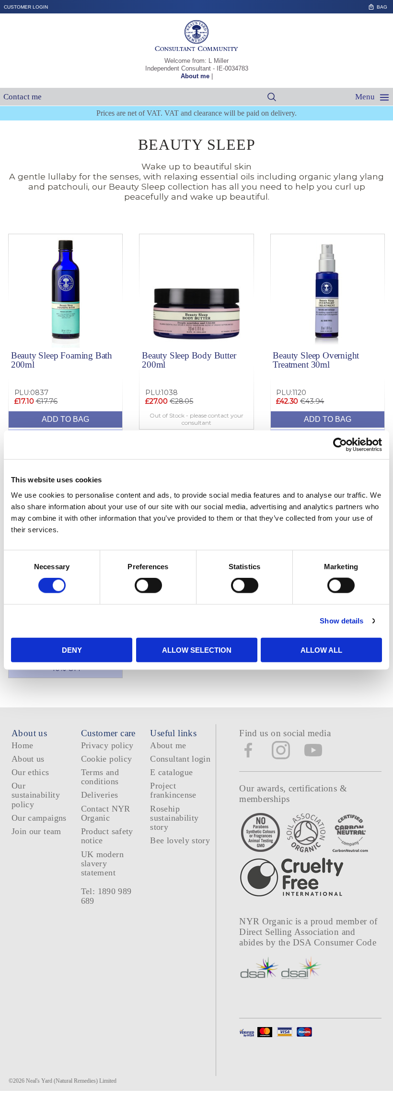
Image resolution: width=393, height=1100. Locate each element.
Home (22, 745)
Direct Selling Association (290, 932)
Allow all (321, 650)
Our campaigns (39, 818)
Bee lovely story (180, 840)
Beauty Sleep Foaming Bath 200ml (61, 360)
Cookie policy (106, 759)
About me (195, 76)
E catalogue (171, 772)
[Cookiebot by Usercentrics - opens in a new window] (340, 445)
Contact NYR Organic (105, 813)
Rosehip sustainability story (174, 818)
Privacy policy (107, 745)
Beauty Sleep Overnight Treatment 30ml (316, 360)
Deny (72, 650)
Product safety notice (107, 835)
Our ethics (30, 772)
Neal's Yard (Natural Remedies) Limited (71, 1080)
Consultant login (180, 759)
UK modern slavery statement (102, 863)
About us (28, 759)
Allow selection (196, 650)
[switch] (148, 585)
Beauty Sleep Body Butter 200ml (189, 360)
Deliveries (99, 795)
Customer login (26, 7)
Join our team (36, 831)
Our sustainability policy (36, 795)
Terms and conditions (100, 776)
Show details (341, 621)
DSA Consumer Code (335, 942)
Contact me (22, 96)
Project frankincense (173, 790)
